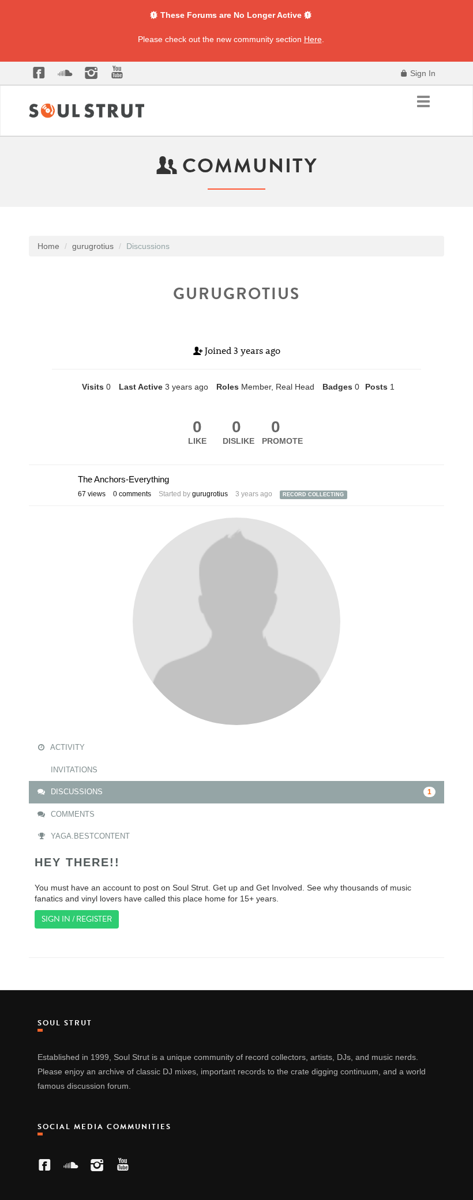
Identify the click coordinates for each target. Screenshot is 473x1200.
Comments (71, 814)
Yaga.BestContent (89, 836)
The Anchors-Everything (123, 479)
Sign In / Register (77, 919)
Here (313, 39)
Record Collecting (313, 494)
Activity (66, 747)
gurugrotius (210, 494)
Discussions (239, 791)
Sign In (422, 73)
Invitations (72, 769)
